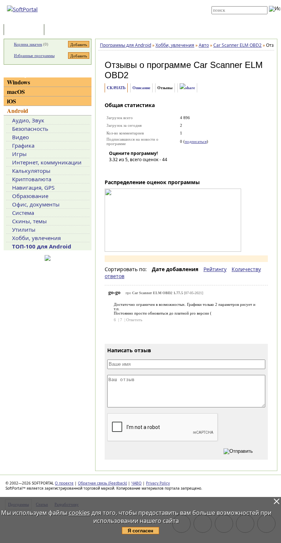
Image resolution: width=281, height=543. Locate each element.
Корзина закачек (28, 44)
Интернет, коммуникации (47, 162)
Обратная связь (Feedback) (102, 483)
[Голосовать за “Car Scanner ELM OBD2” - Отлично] (158, 170)
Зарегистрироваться (144, 8)
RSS (129, 19)
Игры (19, 153)
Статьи (62, 30)
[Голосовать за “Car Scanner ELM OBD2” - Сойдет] (136, 170)
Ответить (134, 320)
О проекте (64, 483)
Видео (20, 137)
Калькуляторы (31, 170)
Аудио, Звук (28, 120)
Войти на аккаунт (141, 2)
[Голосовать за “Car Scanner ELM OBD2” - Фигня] (114, 170)
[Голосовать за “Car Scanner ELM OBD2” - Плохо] (125, 170)
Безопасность (30, 128)
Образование (30, 196)
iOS (11, 101)
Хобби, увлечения (36, 238)
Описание (141, 88)
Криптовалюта (31, 179)
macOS (16, 91)
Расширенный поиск (231, 17)
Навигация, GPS (33, 187)
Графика (23, 145)
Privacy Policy (158, 483)
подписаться (196, 141)
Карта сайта (137, 13)
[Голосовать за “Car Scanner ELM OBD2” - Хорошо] (147, 170)
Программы (25, 30)
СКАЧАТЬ (116, 88)
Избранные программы (34, 55)
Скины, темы (29, 221)
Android (17, 110)
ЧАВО (136, 483)
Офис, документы (36, 204)
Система (23, 212)
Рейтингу (214, 269)
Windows (18, 82)
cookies (79, 513)
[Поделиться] (187, 87)
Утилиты (23, 229)
